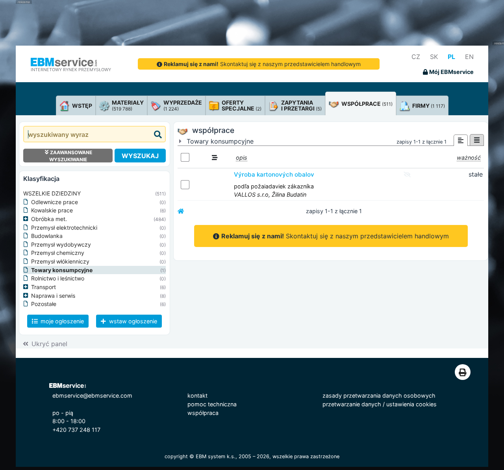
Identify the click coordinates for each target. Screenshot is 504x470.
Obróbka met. (49, 219)
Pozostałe (43, 303)
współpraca (203, 412)
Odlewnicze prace (54, 202)
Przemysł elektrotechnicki (64, 227)
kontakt (197, 395)
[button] (27, 219)
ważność (469, 157)
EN (469, 57)
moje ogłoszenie (61, 321)
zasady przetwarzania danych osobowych (378, 395)
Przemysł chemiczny (57, 252)
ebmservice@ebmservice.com (92, 395)
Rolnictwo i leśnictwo (57, 278)
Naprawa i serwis (53, 295)
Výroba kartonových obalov (274, 174)
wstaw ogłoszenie (132, 321)
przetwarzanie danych (351, 404)
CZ (415, 57)
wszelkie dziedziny (52, 193)
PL (451, 57)
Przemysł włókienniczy (60, 261)
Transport (43, 287)
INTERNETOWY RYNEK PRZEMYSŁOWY (71, 69)
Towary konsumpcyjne (62, 270)
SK (434, 57)
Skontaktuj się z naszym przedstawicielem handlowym (262, 64)
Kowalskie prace (52, 210)
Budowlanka (47, 235)
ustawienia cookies (411, 404)
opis (241, 157)
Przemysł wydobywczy (61, 244)
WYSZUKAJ (140, 156)
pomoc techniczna (212, 404)
